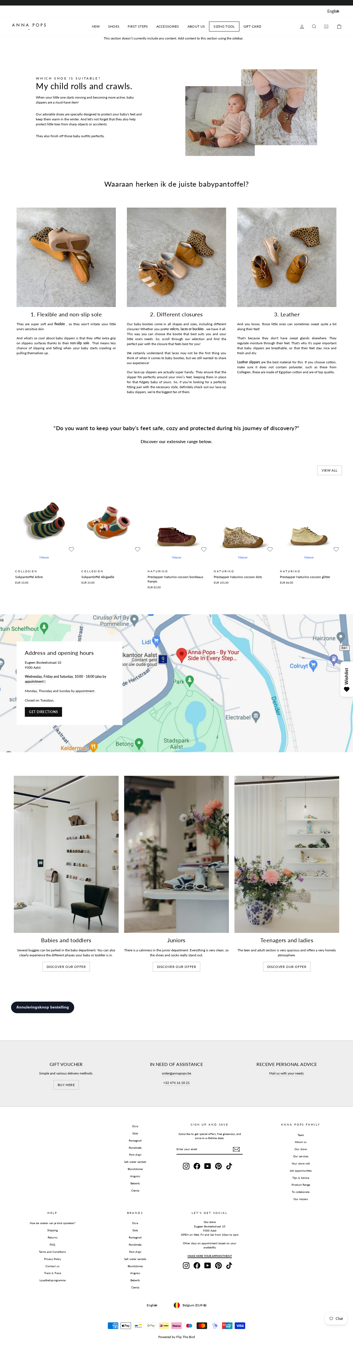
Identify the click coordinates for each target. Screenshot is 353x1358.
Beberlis (135, 1183)
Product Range (301, 1184)
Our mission (300, 1199)
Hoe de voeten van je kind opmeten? (52, 1223)
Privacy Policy (52, 1259)
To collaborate (300, 1191)
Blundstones (135, 1169)
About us (300, 1141)
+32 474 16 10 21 (176, 1083)
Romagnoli (135, 1140)
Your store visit (301, 1163)
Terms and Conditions (52, 1251)
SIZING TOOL (224, 26)
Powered (164, 1337)
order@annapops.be (176, 1073)
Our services (300, 1156)
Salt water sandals (135, 1161)
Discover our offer (66, 967)
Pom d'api (135, 1154)
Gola (135, 1133)
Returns (52, 1237)
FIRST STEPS (138, 26)
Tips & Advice (300, 1177)
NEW (96, 26)
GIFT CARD (252, 26)
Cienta (135, 1190)
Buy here (66, 1085)
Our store (301, 1149)
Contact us (52, 1266)
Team (301, 1135)
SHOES (114, 26)
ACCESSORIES (167, 26)
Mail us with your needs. (286, 1073)
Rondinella (135, 1147)
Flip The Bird (185, 1337)
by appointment (82, 691)
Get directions (43, 712)
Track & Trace (52, 1273)
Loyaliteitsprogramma (52, 1280)
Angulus (135, 1176)
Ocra (135, 1126)
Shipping (52, 1230)
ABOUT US (196, 26)
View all (330, 470)
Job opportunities (301, 1170)
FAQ (52, 1244)
